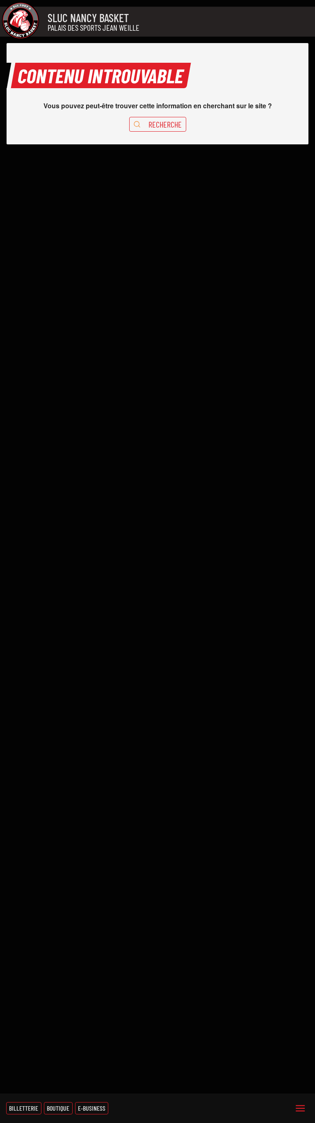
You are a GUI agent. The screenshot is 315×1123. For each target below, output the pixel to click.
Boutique (58, 1108)
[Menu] (300, 1108)
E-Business (91, 1108)
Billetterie (23, 1108)
